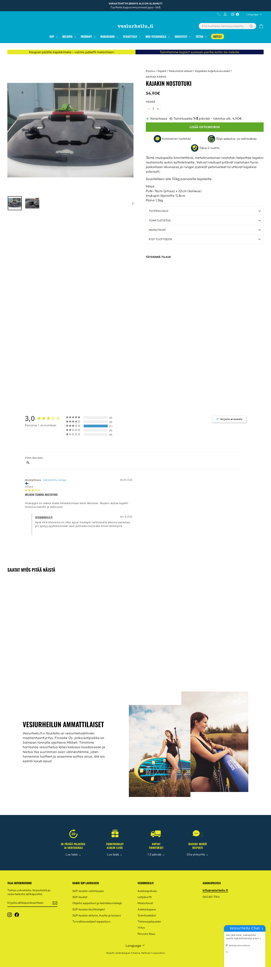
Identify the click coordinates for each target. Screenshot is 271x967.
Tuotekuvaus (158, 211)
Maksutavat (157, 230)
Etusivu (150, 71)
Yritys (141, 927)
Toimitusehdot (147, 915)
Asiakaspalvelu (147, 891)
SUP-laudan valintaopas (88, 891)
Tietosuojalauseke (149, 921)
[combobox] (224, 26)
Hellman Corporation (153, 952)
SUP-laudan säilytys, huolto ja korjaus (96, 915)
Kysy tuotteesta (160, 239)
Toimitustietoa (160, 220)
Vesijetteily (130, 36)
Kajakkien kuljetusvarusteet (212, 71)
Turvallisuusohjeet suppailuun (91, 921)
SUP (52, 36)
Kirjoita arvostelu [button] (231, 419)
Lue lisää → (73, 854)
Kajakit (162, 71)
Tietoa (200, 36)
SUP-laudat (79, 897)
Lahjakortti (145, 897)
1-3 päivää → (156, 854)
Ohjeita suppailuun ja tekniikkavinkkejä (97, 903)
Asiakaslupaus (147, 909)
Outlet (217, 36)
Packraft (87, 36)
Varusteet (181, 36)
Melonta (67, 36)
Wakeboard (107, 36)
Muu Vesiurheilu (156, 36)
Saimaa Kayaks (156, 76)
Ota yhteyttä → (197, 854)
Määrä (150, 101)
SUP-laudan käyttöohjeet (88, 909)
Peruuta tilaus (146, 934)
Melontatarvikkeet (181, 71)
